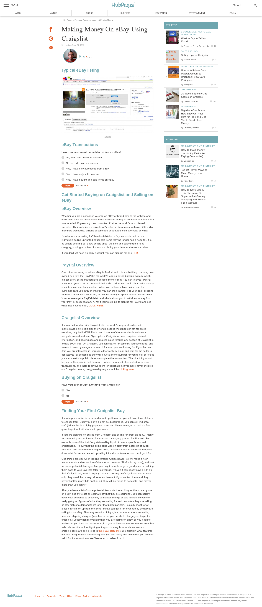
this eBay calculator (109, 530)
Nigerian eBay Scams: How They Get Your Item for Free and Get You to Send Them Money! (193, 117)
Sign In (237, 5)
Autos (53, 13)
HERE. (136, 253)
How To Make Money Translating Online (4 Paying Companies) (193, 153)
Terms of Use (66, 596)
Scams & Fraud (189, 106)
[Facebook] (50, 30)
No (67, 395)
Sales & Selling (189, 51)
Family (233, 13)
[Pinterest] (50, 39)
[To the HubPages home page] (14, 596)
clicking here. (127, 369)
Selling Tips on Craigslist (195, 55)
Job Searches (188, 90)
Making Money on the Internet (198, 146)
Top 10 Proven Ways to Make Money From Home (194, 173)
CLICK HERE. (96, 305)
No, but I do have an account (82, 163)
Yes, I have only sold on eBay (82, 174)
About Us (39, 596)
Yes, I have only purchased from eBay (87, 168)
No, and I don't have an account (84, 157)
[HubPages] (123, 5)
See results (80, 185)
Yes (68, 390)
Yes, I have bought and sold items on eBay (90, 179)
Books (89, 13)
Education (161, 13)
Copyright (51, 596)
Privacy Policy (82, 596)
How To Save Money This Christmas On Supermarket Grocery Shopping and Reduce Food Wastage (193, 196)
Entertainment (197, 13)
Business (125, 13)
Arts (17, 13)
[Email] (50, 48)
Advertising (97, 596)
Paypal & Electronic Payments (197, 67)
